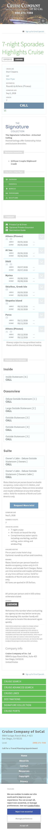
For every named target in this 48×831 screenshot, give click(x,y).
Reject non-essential (24, 811)
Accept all (24, 825)
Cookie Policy (33, 805)
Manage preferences (24, 818)
